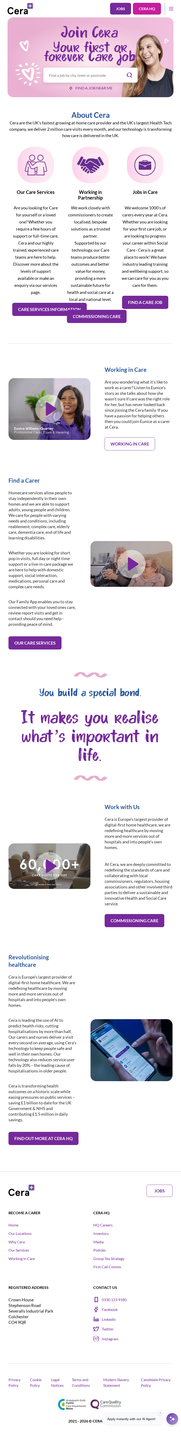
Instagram (110, 1339)
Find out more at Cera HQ (43, 1138)
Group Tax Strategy (108, 1258)
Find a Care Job (145, 302)
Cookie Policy (35, 1382)
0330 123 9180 (114, 1299)
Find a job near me (93, 88)
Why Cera (16, 1242)
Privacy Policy (14, 1382)
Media (98, 1242)
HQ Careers (103, 1225)
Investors (101, 1233)
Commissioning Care (97, 316)
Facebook (110, 1309)
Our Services (18, 1250)
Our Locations (20, 1233)
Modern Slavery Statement (116, 1382)
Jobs (120, 8)
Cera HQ (147, 8)
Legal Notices (57, 1382)
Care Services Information (49, 309)
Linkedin (109, 1319)
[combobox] (90, 75)
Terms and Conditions (81, 1382)
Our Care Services (35, 642)
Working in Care (130, 443)
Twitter (108, 1329)
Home (13, 1225)
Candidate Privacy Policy (156, 1382)
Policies (99, 1250)
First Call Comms (107, 1266)
